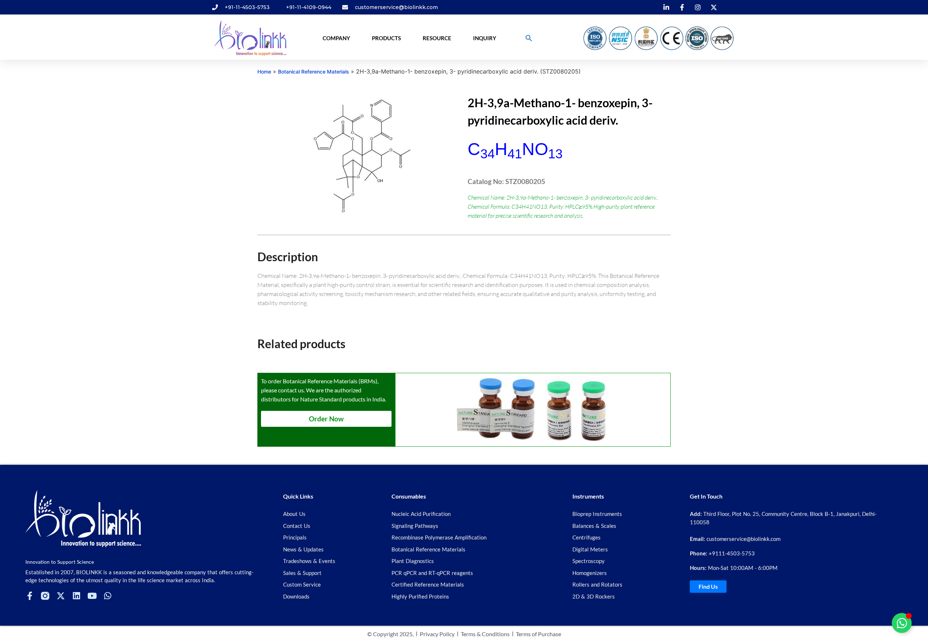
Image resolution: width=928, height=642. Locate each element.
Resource (437, 38)
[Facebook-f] (29, 596)
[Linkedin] (76, 596)
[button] (529, 38)
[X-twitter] (61, 596)
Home (264, 71)
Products (386, 38)
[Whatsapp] (107, 596)
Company (336, 38)
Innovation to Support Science (59, 562)
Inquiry (484, 38)
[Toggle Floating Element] (902, 623)
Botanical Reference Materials (313, 71)
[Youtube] (92, 596)
